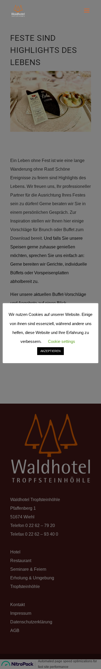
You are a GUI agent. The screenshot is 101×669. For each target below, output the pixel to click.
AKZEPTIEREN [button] (50, 351)
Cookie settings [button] (61, 341)
